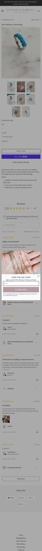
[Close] (38, 276)
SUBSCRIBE (21, 290)
